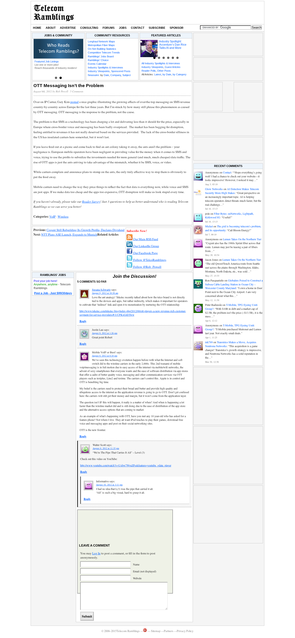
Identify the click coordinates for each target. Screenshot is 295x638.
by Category (179, 74)
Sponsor (176, 27)
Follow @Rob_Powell (147, 267)
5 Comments (76, 91)
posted (74, 102)
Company (115, 75)
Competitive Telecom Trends (104, 52)
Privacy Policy (185, 631)
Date (106, 75)
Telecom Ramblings (53, 12)
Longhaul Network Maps (101, 41)
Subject (126, 75)
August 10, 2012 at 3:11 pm (109, 484)
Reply (83, 321)
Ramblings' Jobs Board (101, 56)
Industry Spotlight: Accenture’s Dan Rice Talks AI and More (172, 45)
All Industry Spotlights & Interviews (161, 63)
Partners (168, 631)
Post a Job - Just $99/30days (53, 293)
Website (137, 578)
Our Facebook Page (145, 253)
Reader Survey (91, 201)
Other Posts (164, 70)
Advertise (68, 27)
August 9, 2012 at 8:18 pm (104, 355)
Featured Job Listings (47, 61)
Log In (96, 553)
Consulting (89, 27)
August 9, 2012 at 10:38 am (105, 293)
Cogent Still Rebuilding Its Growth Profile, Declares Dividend (85, 230)
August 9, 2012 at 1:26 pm (104, 333)
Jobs (123, 27)
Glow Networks (214, 189)
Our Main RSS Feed (145, 239)
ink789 (209, 342)
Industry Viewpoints (99, 71)
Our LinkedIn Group (146, 246)
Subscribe (157, 27)
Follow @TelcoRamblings (149, 260)
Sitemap (155, 631)
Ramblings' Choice (98, 60)
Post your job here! (45, 281)
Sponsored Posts (120, 71)
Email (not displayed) (144, 571)
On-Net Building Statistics (102, 48)
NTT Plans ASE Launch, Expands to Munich (69, 234)
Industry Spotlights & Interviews (105, 67)
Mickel (209, 226)
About (51, 27)
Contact (137, 27)
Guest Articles (172, 67)
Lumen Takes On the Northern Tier (242, 239)
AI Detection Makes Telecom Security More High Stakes (232, 191)
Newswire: (94, 75)
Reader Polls (149, 70)
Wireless (63, 216)
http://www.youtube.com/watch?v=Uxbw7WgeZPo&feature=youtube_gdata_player (125, 465)
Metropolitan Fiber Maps (101, 45)
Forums (109, 27)
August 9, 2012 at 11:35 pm (106, 448)
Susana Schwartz (101, 289)
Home (37, 27)
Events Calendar (97, 63)
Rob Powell (62, 91)
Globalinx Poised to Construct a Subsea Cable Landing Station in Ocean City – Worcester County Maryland (234, 284)
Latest (157, 74)
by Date (166, 74)
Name (136, 564)
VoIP (52, 216)
